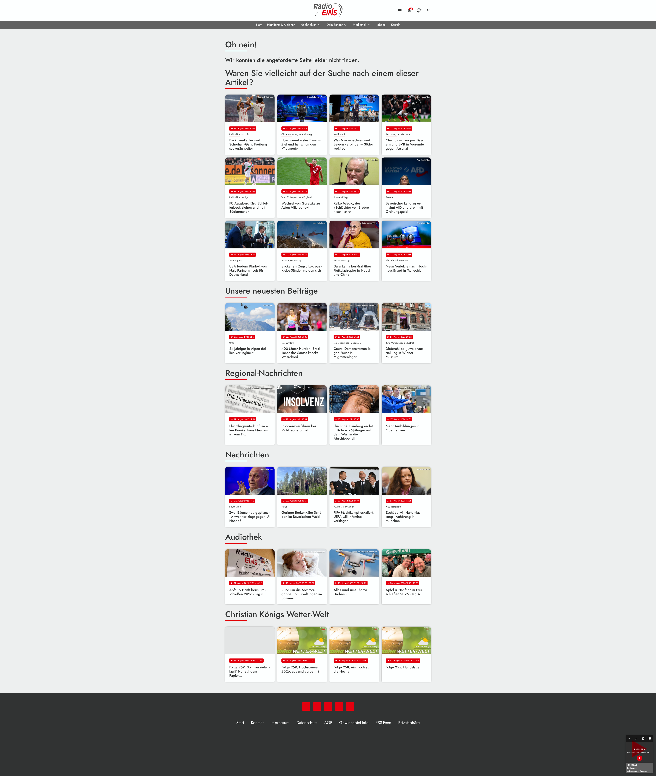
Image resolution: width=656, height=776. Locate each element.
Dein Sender (335, 24)
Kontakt (395, 24)
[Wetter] (419, 10)
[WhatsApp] (228, 10)
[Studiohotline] (256, 10)
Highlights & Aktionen (281, 24)
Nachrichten (308, 24)
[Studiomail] (249, 10)
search (429, 10)
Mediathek (359, 24)
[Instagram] (242, 10)
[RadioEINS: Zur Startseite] (328, 10)
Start (259, 24)
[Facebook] (235, 10)
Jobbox (381, 24)
